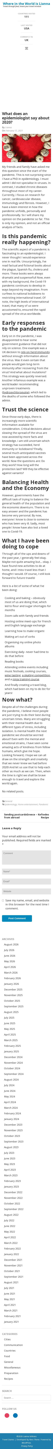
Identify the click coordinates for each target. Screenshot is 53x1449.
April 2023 (10, 1169)
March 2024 (11, 1107)
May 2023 (9, 1164)
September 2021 (13, 1276)
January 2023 (11, 1186)
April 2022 (10, 1237)
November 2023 (13, 1130)
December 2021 (13, 1259)
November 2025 (13, 995)
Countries (9, 1350)
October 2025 (12, 1000)
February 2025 (12, 1045)
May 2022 (9, 1231)
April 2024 (10, 1102)
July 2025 (9, 1017)
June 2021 (9, 1293)
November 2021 (13, 1265)
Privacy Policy (27, 1446)
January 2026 (11, 983)
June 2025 (9, 1023)
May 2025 (9, 1028)
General (8, 801)
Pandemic (43, 804)
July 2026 (9, 950)
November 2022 (13, 1197)
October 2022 (12, 1203)
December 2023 (13, 1124)
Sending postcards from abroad (15, 816)
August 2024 (11, 1079)
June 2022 (9, 1226)
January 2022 (11, 1254)
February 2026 (12, 978)
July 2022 (9, 1220)
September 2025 (13, 1006)
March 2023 (11, 1175)
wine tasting (13, 675)
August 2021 (11, 1282)
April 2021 (10, 1304)
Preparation (11, 1373)
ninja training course (26, 679)
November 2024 (13, 1062)
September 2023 (13, 1141)
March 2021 (11, 1310)
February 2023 (12, 1181)
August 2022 (11, 1214)
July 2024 (9, 1085)
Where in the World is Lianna (26, 3)
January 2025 (11, 1051)
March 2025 (11, 1040)
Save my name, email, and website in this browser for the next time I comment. (27, 904)
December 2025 (13, 989)
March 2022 (11, 1243)
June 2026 (9, 955)
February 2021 (12, 1316)
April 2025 (10, 1034)
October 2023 (12, 1136)
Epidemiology (10, 804)
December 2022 (13, 1192)
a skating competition (36, 675)
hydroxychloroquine (16, 392)
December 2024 (13, 1057)
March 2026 (11, 972)
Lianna (8, 127)
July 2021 (9, 1288)
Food (7, 1356)
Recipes (8, 1378)
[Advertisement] (26, 79)
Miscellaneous (12, 1367)
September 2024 (13, 1074)
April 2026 (10, 967)
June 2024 (9, 1090)
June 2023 (9, 1158)
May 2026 (9, 961)
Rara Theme (34, 1439)
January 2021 (11, 1321)
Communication (13, 1345)
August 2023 (11, 1147)
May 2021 (9, 1299)
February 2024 (12, 1113)
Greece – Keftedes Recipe (37, 816)
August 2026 (11, 944)
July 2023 (9, 1152)
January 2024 (11, 1119)
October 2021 (12, 1271)
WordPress (26, 1442)
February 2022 (12, 1248)
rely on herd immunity (35, 352)
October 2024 (12, 1068)
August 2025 (11, 1012)
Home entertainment (28, 804)
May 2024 (9, 1096)
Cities (7, 1339)
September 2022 (13, 1209)
